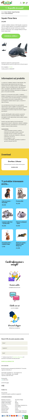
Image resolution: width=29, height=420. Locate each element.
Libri (16, 401)
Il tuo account (4, 392)
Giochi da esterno (5, 408)
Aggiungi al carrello (10, 36)
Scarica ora (14, 167)
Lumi (8, 382)
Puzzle (16, 408)
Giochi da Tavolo (4, 409)
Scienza (16, 409)
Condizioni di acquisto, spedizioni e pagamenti (11, 394)
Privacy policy (4, 378)
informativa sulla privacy (17, 357)
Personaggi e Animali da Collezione (21, 405)
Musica (16, 402)
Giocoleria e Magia (19, 399)
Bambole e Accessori (5, 399)
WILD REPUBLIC (9, 13)
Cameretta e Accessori (6, 401)
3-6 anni (10, 67)
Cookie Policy (5, 379)
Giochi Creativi (4, 406)
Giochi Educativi (4, 412)
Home (5, 12)
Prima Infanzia (18, 406)
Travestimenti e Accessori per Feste (21, 412)
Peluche (9, 12)
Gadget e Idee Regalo (6, 402)
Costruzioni (3, 405)
